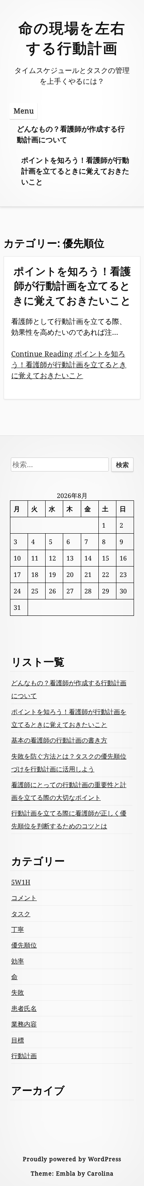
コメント (24, 897)
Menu (24, 110)
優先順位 (24, 945)
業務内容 (24, 1024)
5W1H (20, 882)
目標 (17, 1040)
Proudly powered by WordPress (72, 1159)
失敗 (17, 992)
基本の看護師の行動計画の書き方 (59, 740)
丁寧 (17, 929)
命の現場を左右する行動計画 (72, 38)
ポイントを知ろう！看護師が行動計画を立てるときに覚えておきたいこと (75, 170)
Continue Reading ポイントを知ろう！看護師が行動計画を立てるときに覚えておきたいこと (68, 364)
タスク (20, 913)
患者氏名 (24, 1008)
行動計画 (24, 1055)
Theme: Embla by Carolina (72, 1173)
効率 (17, 961)
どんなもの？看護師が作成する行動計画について (71, 134)
